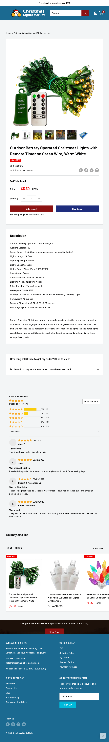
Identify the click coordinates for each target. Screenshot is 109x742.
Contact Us (11, 688)
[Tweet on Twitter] (92, 170)
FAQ (61, 648)
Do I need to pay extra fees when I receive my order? (40, 369)
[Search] (85, 13)
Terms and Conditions (16, 702)
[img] (25, 440)
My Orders (64, 657)
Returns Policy (66, 662)
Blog (8, 692)
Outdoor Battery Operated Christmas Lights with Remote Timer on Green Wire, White (23, 597)
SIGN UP (68, 705)
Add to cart (31, 208)
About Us (10, 683)
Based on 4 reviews (18, 403)
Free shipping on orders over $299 (54, 3)
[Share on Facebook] (81, 170)
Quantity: (14, 198)
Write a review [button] (91, 401)
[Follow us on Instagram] (13, 724)
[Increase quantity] (39, 198)
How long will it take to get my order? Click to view (40, 359)
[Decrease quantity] (24, 198)
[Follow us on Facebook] (8, 724)
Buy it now (77, 208)
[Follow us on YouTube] (24, 724)
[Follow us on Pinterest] (18, 724)
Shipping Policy (67, 653)
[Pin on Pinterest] (86, 170)
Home (8, 33)
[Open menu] (7, 13)
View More (98, 548)
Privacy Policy (12, 697)
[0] (101, 13)
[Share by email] (97, 170)
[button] (16, 409)
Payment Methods (68, 666)
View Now (54, 632)
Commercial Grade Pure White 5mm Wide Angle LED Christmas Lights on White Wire (64, 597)
